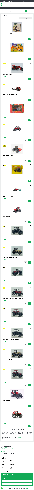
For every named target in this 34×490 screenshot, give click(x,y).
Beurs (3, 467)
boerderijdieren (10, 436)
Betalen (3, 461)
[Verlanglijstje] (30, 5)
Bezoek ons (4, 466)
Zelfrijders (11, 460)
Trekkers (11, 457)
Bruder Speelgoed (12, 464)
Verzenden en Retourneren (4, 455)
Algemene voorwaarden (4, 458)
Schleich (11, 470)
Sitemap (26, 488)
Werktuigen (12, 458)
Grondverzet (12, 462)
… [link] (16, 429)
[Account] (32, 5)
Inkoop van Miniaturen (5, 471)
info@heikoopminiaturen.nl (8, 447)
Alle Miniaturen (12, 455)
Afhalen (3, 464)
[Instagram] (4, 451)
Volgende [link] (22, 429)
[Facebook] (1, 451)
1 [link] (10, 429)
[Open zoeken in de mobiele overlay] (17, 11)
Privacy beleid (4, 460)
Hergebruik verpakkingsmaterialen (6, 470)
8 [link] (18, 429)
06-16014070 (10, 448)
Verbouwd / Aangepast (12, 467)
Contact (3, 463)
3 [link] (14, 429)
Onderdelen (12, 468)
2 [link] (12, 429)
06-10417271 (23, 5)
